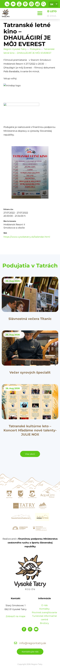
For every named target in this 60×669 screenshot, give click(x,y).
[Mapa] (37, 4)
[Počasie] (7, 4)
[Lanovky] (19, 4)
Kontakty (44, 608)
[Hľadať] (43, 4)
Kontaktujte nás (30, 651)
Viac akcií (30, 454)
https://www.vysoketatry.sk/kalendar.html (27, 236)
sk (51, 4)
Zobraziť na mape (15, 616)
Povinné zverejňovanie (44, 612)
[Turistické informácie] (31, 4)
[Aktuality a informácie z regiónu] (25, 4)
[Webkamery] (13, 4)
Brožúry (44, 623)
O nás (44, 605)
